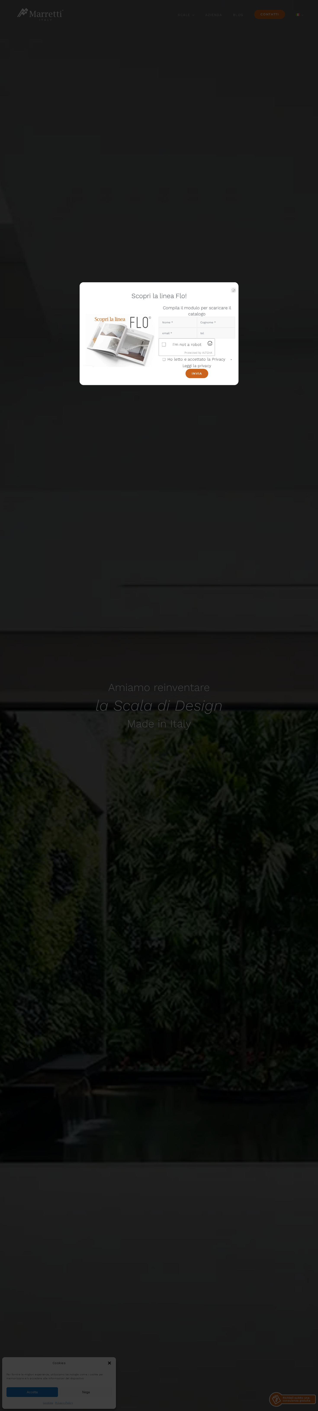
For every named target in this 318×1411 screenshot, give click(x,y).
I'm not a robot (187, 344)
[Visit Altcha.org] (209, 344)
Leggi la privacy (197, 365)
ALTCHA (207, 352)
